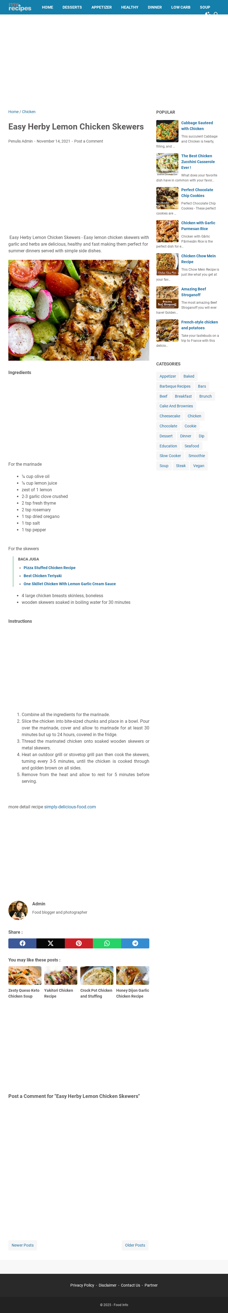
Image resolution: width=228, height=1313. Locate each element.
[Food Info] (20, 7)
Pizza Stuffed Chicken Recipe (50, 567)
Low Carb (180, 7)
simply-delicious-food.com (70, 806)
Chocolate (168, 426)
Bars (202, 386)
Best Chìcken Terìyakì (43, 576)
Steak (181, 466)
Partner (151, 1285)
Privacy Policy (82, 1285)
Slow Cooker (170, 456)
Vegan (198, 466)
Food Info (121, 1305)
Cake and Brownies (32, 21)
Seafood (192, 446)
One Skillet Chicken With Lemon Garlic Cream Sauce (70, 584)
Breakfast (183, 396)
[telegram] (135, 943)
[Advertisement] (114, 62)
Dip (201, 436)
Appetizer (101, 7)
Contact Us (130, 1285)
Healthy (129, 7)
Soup (205, 7)
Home (47, 7)
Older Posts (135, 1245)
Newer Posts (23, 1245)
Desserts (72, 7)
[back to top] (216, 1300)
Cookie (190, 426)
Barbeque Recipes (175, 386)
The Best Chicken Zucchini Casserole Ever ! (198, 162)
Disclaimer (108, 1285)
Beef (163, 396)
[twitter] (50, 943)
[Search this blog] (216, 14)
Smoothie (197, 456)
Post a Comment (88, 141)
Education (168, 446)
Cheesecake (170, 416)
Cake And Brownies (176, 406)
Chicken (194, 416)
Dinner (155, 7)
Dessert (166, 436)
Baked (189, 376)
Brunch (205, 396)
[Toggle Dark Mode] (208, 14)
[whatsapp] (107, 943)
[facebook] (22, 943)
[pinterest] (79, 943)
